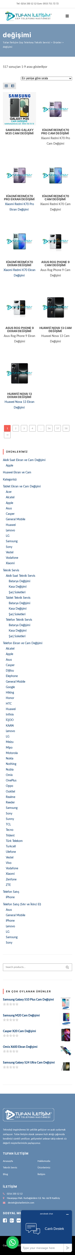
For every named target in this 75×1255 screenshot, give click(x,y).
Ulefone (11, 851)
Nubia (10, 769)
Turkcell (11, 846)
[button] (12, 1242)
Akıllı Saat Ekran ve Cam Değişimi (24, 460)
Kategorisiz (10, 479)
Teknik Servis (11, 570)
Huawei (11, 525)
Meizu (10, 742)
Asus (9, 508)
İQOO (10, 720)
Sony (9, 547)
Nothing (11, 764)
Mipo (9, 747)
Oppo (9, 786)
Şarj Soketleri (17, 592)
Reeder (10, 802)
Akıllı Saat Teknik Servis (20, 575)
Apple (9, 465)
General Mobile (15, 519)
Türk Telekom (14, 841)
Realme (10, 797)
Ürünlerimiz (44, 1167)
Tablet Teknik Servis (18, 597)
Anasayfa (8, 1161)
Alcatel (10, 497)
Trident (10, 835)
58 (66, 428)
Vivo (8, 863)
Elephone (12, 676)
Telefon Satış (11, 891)
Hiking (10, 692)
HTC (9, 703)
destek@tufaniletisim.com (21, 1203)
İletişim (41, 1174)
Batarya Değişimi (19, 581)
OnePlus (11, 780)
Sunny (10, 819)
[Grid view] (6, 86)
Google (10, 687)
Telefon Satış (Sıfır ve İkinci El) (22, 904)
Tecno (9, 830)
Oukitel (10, 791)
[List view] (12, 86)
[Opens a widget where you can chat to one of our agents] (46, 1231)
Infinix (10, 714)
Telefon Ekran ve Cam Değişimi (22, 643)
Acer (9, 492)
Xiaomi (10, 563)
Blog (5, 1174)
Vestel (9, 552)
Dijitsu (10, 670)
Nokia (9, 758)
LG (7, 535)
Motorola (12, 753)
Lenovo (10, 530)
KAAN (10, 725)
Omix (9, 775)
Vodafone (12, 557)
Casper (10, 514)
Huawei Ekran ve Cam (17, 472)
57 (57, 428)
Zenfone (11, 879)
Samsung (12, 541)
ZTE (8, 885)
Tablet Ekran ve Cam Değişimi (22, 486)
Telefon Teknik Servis (19, 619)
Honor (10, 698)
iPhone (10, 897)
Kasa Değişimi (17, 586)
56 (49, 428)
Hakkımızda (44, 1161)
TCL (8, 824)
